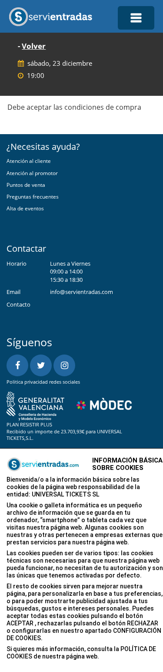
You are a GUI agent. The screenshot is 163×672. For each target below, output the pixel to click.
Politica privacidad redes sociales (43, 381)
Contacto (18, 304)
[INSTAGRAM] (64, 365)
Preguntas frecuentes (33, 196)
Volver (34, 46)
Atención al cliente (29, 161)
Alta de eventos (25, 208)
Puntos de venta (26, 185)
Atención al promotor (32, 173)
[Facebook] (17, 365)
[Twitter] (41, 365)
